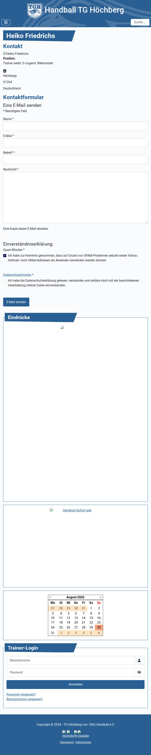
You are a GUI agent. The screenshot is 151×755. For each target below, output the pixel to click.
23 (99, 622)
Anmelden (76, 684)
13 (76, 618)
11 (61, 618)
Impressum (67, 742)
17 (52, 622)
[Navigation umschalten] (6, 22)
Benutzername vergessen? (24, 699)
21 (83, 622)
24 (52, 627)
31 (52, 633)
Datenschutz (83, 742)
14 (83, 618)
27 (76, 627)
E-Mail (8, 136)
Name (8, 119)
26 (68, 627)
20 (76, 622)
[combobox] (140, 22)
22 (91, 622)
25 (61, 627)
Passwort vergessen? (21, 694)
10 (52, 618)
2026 (80, 597)
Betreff (9, 153)
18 (61, 622)
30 (99, 627)
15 (91, 618)
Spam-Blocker (14, 250)
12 (68, 618)
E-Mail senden (16, 302)
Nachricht (11, 169)
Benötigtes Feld (15, 111)
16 (99, 618)
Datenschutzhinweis (17, 275)
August (71, 597)
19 (68, 622)
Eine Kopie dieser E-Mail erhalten (25, 229)
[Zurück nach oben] (144, 748)
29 (91, 627)
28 (83, 627)
